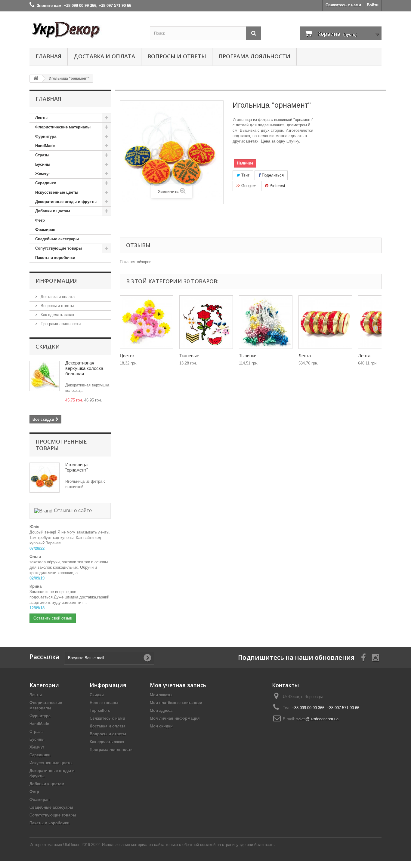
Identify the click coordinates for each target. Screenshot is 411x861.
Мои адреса (161, 710)
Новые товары (104, 702)
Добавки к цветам (52, 211)
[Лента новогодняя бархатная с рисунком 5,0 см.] (325, 322)
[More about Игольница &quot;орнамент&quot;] (44, 478)
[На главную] (36, 78)
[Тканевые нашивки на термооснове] (206, 322)
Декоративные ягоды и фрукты (66, 201)
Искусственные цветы (56, 192)
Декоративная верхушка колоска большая (84, 368)
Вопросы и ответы (176, 56)
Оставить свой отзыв (52, 618)
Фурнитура (45, 136)
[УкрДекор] (85, 29)
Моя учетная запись (178, 685)
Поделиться (272, 175)
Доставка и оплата (104, 56)
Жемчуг (42, 173)
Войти (373, 5)
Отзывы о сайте (72, 510)
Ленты (41, 117)
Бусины (42, 164)
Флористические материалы (63, 127)
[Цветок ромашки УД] (146, 322)
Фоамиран (45, 229)
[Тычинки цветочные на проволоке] (265, 322)
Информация (57, 280)
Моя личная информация (175, 718)
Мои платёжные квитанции (176, 702)
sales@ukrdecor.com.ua (317, 719)
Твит (244, 175)
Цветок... (129, 355)
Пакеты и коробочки (55, 257)
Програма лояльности (254, 56)
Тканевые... (191, 355)
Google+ (248, 185)
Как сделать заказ (56, 314)
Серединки (45, 183)
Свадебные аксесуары (57, 239)
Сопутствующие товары (58, 248)
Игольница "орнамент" (76, 467)
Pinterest (276, 185)
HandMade (45, 145)
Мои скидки (161, 726)
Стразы (42, 155)
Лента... (306, 355)
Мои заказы (161, 695)
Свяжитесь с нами (343, 5)
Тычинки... (249, 355)
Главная (48, 56)
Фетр (40, 220)
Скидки (48, 346)
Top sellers (100, 710)
